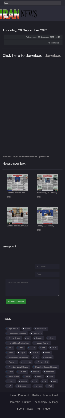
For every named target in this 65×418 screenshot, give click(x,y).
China (27, 329)
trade (51, 377)
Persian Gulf (43, 362)
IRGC (54, 348)
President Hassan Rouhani (46, 367)
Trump (11, 381)
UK (45, 381)
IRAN (32, 348)
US (10, 386)
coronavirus (41, 329)
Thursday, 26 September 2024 (25, 30)
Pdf (38, 408)
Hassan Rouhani (42, 343)
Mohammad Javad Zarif (18, 357)
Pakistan (48, 357)
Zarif (50, 386)
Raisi (11, 372)
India (22, 348)
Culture (26, 402)
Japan (22, 353)
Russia (36, 372)
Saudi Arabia (14, 377)
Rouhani (23, 372)
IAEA (11, 348)
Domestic (14, 402)
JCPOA (35, 353)
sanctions (50, 372)
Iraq (43, 348)
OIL (36, 357)
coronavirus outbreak (17, 333)
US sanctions (23, 386)
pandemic (27, 362)
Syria (28, 377)
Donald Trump (14, 338)
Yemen (39, 386)
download (53, 55)
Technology (40, 402)
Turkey (24, 381)
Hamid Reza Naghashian (19, 343)
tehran (39, 377)
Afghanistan (13, 329)
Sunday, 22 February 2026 (17, 226)
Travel (30, 408)
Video (46, 408)
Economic (24, 395)
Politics (36, 395)
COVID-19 (37, 333)
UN (54, 381)
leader (47, 353)
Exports (39, 338)
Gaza (52, 338)
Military (53, 402)
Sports (20, 408)
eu (28, 338)
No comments (53, 43)
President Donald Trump (18, 367)
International (50, 395)
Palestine (12, 362)
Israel (11, 353)
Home (12, 395)
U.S (35, 381)
